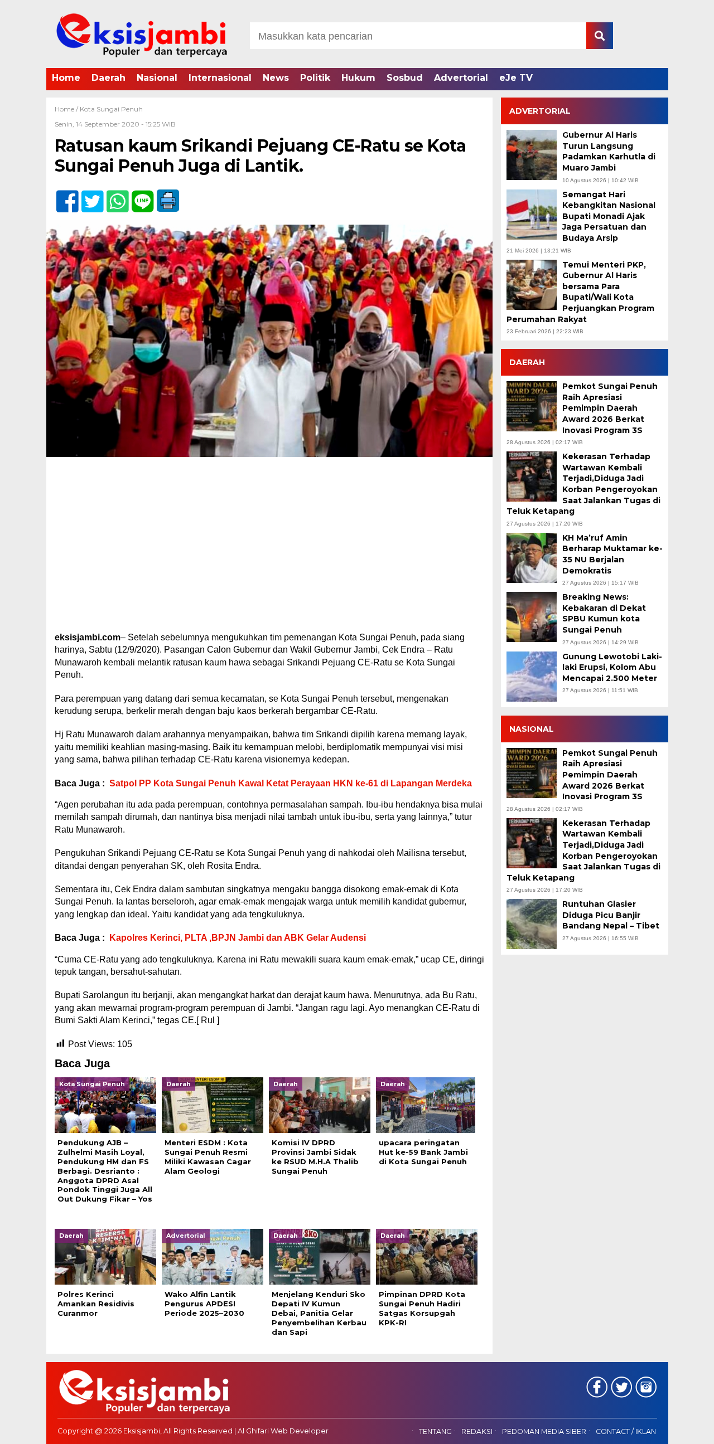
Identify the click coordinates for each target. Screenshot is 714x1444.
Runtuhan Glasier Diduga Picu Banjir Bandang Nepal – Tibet (610, 915)
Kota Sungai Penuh (111, 109)
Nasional (157, 77)
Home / (67, 109)
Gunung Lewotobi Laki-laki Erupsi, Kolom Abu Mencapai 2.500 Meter (612, 667)
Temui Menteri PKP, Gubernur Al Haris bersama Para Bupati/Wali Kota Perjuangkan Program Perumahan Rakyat (580, 292)
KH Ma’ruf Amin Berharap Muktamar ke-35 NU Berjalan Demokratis (612, 554)
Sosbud (405, 77)
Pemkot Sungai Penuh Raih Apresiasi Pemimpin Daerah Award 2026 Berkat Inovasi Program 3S (610, 408)
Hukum (358, 77)
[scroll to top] (680, 1427)
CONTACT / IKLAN (626, 1431)
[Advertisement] (269, 549)
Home (66, 77)
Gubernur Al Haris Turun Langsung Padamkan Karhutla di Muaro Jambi (608, 151)
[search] (599, 35)
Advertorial (461, 77)
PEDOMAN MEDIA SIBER (544, 1431)
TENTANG (435, 1431)
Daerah (108, 77)
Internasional (220, 77)
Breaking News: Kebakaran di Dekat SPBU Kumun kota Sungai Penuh (604, 613)
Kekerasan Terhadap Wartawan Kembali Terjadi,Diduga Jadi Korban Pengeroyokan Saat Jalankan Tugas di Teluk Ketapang (583, 483)
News (276, 77)
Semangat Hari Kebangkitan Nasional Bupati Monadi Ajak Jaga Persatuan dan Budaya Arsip (608, 216)
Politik (315, 77)
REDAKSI (477, 1431)
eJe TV (516, 77)
